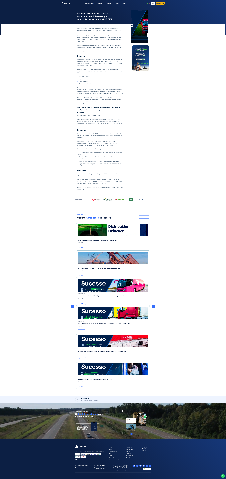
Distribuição (144, 452)
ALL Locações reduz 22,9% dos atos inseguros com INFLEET (95, 379)
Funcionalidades (89, 3)
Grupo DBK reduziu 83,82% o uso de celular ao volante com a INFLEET (98, 240)
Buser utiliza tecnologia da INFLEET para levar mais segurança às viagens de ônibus (102, 296)
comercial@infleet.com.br (101, 466)
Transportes (144, 457)
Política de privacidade (114, 459)
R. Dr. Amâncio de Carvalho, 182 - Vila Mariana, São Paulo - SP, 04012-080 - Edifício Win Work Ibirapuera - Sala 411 (122, 469)
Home (110, 447)
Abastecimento (129, 455)
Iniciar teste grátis (160, 3)
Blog (110, 453)
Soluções (109, 3)
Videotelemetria (129, 447)
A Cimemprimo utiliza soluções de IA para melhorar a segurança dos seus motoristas (102, 351)
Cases (117, 3)
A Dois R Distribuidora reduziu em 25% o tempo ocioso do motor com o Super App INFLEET (104, 323)
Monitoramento (129, 449)
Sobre (110, 449)
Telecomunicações (145, 455)
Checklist (128, 457)
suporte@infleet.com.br (100, 468)
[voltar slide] (86, 199)
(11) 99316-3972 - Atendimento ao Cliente (84, 467)
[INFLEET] (65, 3)
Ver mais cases (143, 217)
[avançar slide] (146, 199)
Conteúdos (99, 3)
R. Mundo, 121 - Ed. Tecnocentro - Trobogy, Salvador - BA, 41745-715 (121, 466)
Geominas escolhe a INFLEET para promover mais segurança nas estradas (99, 268)
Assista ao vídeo (137, 434)
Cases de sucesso (113, 451)
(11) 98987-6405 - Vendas (83, 465)
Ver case (81, 247)
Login (153, 3)
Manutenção (129, 451)
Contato (124, 3)
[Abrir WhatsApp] (223, 476)
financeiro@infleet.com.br (101, 465)
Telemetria (128, 453)
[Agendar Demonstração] (140, 58)
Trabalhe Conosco (113, 457)
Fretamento (143, 450)
